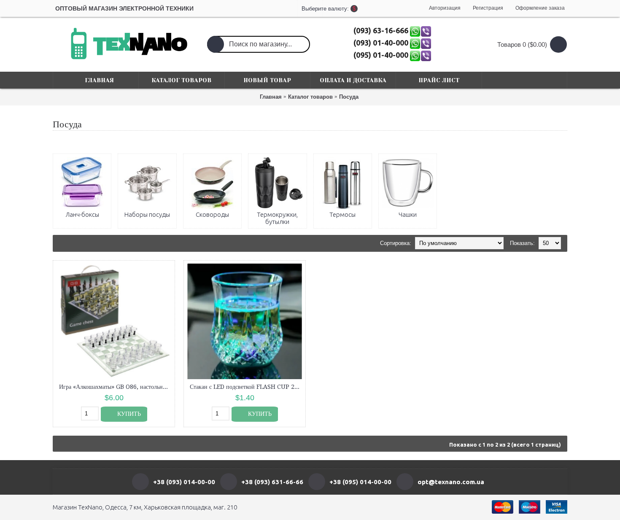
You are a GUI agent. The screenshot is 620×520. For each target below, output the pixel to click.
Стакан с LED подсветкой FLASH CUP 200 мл (246, 386)
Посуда (349, 97)
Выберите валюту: (310, 8)
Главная (271, 97)
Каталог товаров (310, 97)
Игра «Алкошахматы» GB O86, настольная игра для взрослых (115, 386)
